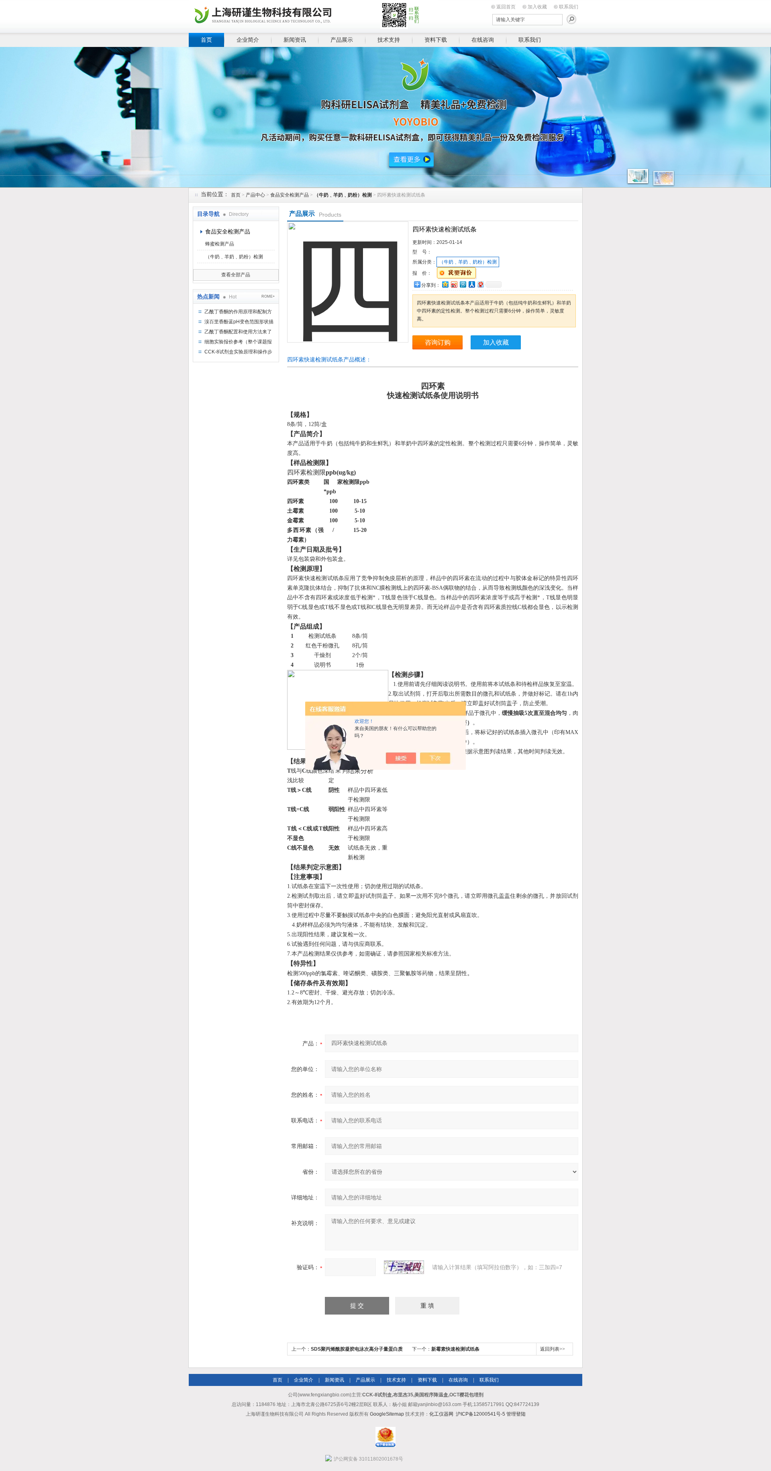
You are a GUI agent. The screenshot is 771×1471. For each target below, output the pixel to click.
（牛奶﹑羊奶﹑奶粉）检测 (234, 257)
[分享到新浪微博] (453, 284)
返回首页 (506, 7)
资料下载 (435, 40)
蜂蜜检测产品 (219, 244)
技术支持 (388, 40)
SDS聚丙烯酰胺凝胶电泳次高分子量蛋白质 (357, 1349)
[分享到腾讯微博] (462, 284)
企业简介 (248, 40)
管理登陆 (516, 1414)
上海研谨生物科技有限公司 (313, 15)
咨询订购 (438, 342)
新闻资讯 (295, 40)
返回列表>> (552, 1349)
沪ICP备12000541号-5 (480, 1414)
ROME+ (268, 296)
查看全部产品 (235, 275)
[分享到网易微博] (480, 284)
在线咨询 (482, 40)
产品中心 (255, 195)
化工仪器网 (441, 1414)
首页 (206, 40)
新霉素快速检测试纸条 (455, 1349)
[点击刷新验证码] (404, 1267)
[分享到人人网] (471, 284)
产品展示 (341, 40)
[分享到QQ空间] (445, 284)
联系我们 (568, 7)
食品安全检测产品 (289, 195)
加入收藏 (537, 7)
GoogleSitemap (387, 1414)
